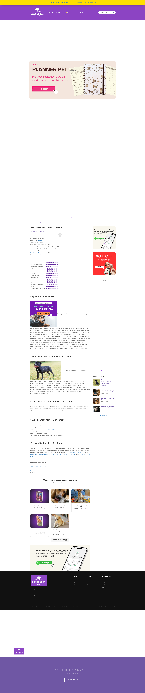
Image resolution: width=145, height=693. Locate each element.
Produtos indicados (92, 588)
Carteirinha (89, 585)
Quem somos (77, 582)
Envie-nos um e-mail (36, 593)
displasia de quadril (51, 429)
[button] (72, 117)
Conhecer (38, 496)
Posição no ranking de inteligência (39, 253)
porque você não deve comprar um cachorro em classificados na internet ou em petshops (52, 454)
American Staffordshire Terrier (37, 466)
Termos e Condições (109, 606)
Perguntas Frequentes (36, 596)
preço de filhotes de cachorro (76, 452)
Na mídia (76, 585)
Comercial (76, 588)
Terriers (40, 240)
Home (31, 222)
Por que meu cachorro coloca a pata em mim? (107, 391)
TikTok (103, 584)
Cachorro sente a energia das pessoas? (108, 407)
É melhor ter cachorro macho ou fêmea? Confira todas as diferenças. (107, 382)
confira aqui (41, 255)
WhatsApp (33, 590)
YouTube (104, 587)
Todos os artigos (104, 415)
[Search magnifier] (114, 12)
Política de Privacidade (96, 606)
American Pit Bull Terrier (36, 468)
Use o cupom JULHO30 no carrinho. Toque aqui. (72, 2)
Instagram (104, 582)
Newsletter (90, 582)
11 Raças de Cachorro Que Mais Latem (107, 399)
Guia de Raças (38, 222)
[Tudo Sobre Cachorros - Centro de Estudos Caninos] (37, 12)
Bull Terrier (33, 471)
